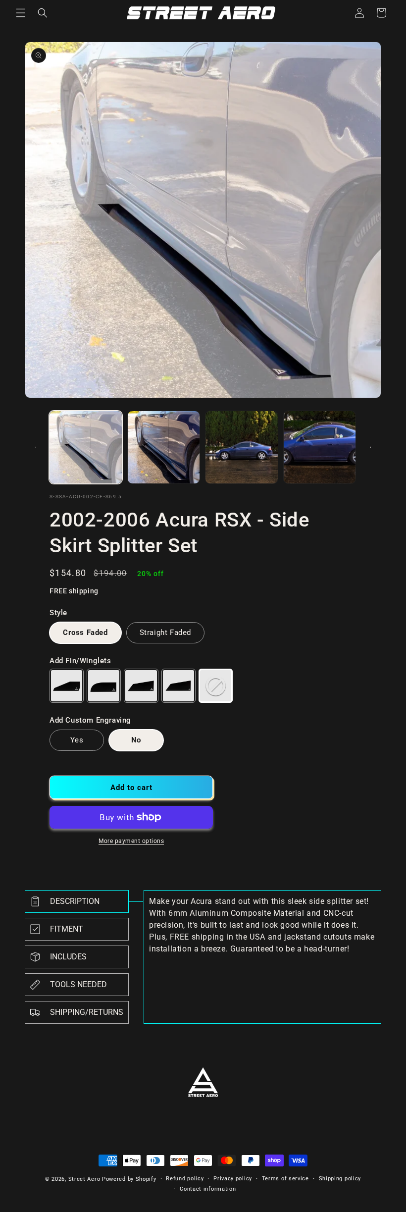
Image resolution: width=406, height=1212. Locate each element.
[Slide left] (36, 447)
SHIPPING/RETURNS (86, 1012)
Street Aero (84, 1179)
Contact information (208, 1189)
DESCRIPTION (75, 901)
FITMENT (66, 929)
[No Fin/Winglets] (216, 686)
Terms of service (285, 1178)
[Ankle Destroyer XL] (178, 686)
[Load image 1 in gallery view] (85, 447)
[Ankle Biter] (67, 686)
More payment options (131, 841)
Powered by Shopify (129, 1179)
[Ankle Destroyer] (141, 686)
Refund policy (184, 1178)
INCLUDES (68, 956)
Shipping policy (340, 1178)
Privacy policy (232, 1178)
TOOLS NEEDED (78, 984)
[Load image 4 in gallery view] (319, 447)
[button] (21, 13)
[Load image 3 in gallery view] (241, 447)
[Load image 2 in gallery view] (164, 447)
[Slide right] (370, 447)
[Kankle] (104, 686)
